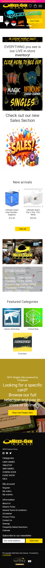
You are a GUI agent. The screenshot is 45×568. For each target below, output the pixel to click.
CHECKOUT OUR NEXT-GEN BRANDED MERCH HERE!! (19, 1)
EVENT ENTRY (8, 475)
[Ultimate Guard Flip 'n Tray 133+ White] (33, 197)
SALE (4, 479)
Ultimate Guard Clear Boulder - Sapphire (11, 212)
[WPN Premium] (19, 564)
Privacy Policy (8, 517)
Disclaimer (7, 513)
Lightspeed (6, 555)
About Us (6, 503)
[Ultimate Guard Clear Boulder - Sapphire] (11, 197)
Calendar (6, 530)
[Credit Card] (29, 561)
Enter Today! (34, 21)
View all (22, 229)
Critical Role (33, 329)
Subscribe (34, 541)
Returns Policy (8, 507)
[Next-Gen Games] (15, 5)
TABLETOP (7, 465)
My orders (7, 491)
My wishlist (7, 494)
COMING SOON (9, 472)
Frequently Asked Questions (14, 527)
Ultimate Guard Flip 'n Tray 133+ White (33, 212)
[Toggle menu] (40, 6)
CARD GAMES (8, 462)
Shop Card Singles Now (22, 413)
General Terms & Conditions (14, 510)
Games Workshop (12, 329)
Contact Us (7, 520)
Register (6, 488)
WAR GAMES (8, 469)
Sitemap (6, 523)
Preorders (22, 353)
